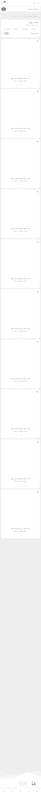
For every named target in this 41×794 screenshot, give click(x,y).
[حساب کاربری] (4, 791)
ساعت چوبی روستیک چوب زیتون (20, 78)
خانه (35, 16)
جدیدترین (34, 29)
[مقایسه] (20, 84)
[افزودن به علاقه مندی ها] (16, 84)
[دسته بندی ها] (20, 791)
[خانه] (37, 791)
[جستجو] (3, 9)
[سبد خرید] (12, 791)
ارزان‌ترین (7, 29)
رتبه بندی (15, 29)
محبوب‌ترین (25, 29)
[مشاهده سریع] (24, 84)
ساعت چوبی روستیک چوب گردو (20, 528)
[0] (2, 3)
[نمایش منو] (38, 3)
